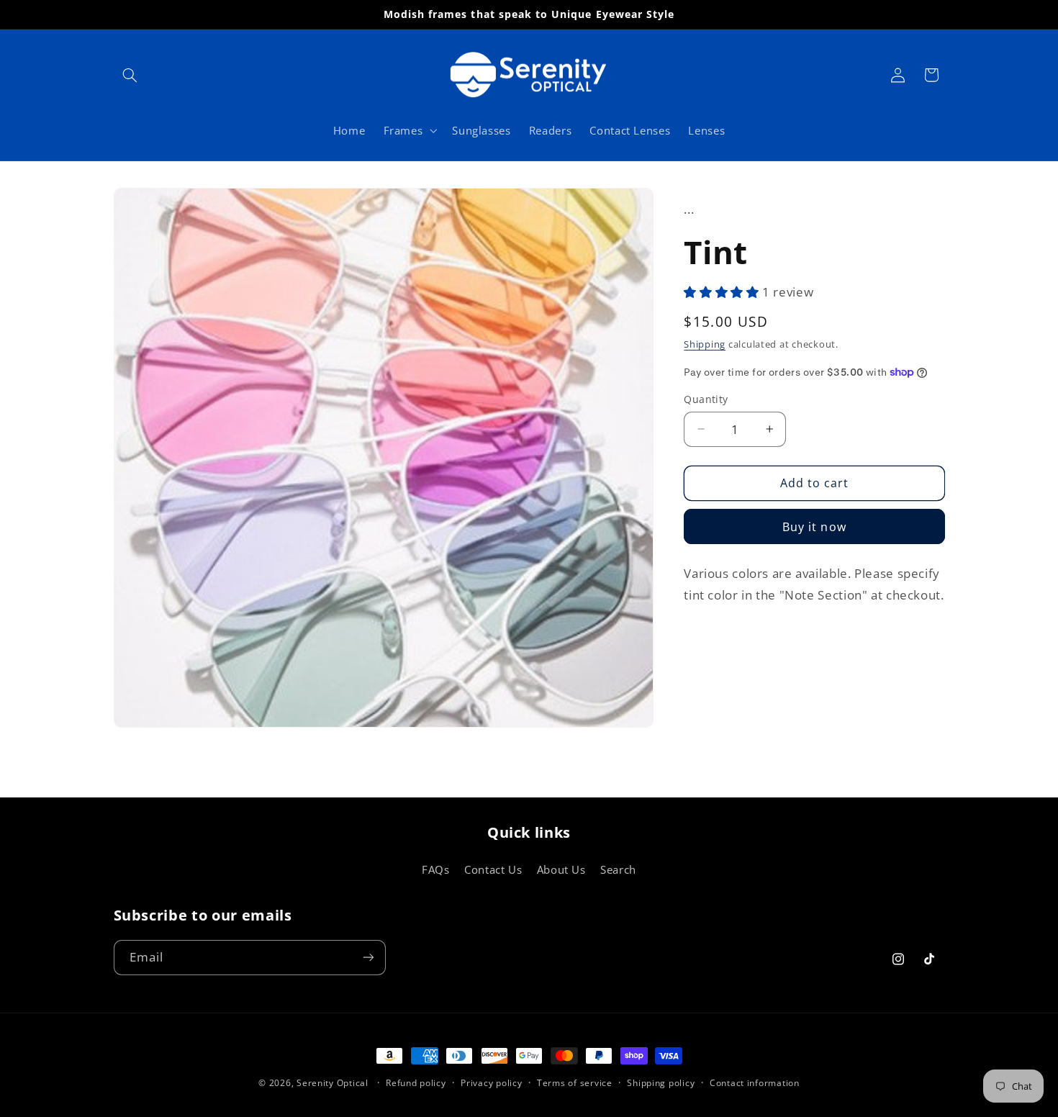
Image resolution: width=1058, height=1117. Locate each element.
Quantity (706, 399)
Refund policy (416, 1083)
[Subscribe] (367, 956)
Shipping (704, 344)
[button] (130, 74)
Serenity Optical (333, 1082)
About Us (561, 869)
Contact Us (493, 869)
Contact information (755, 1083)
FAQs (436, 869)
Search (618, 869)
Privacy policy (491, 1083)
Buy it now (814, 527)
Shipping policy (661, 1083)
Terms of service (574, 1083)
